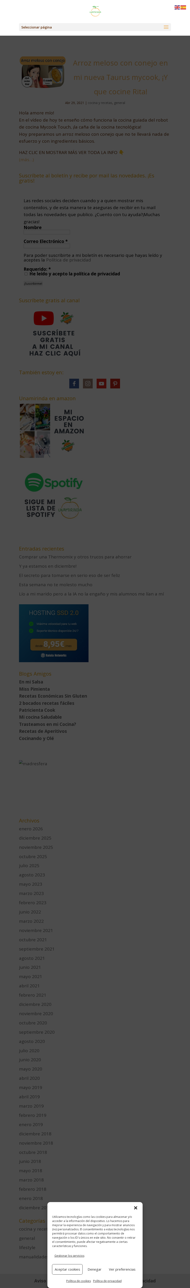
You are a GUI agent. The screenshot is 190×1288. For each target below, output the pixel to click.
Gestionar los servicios (69, 1256)
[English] (177, 7)
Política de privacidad (107, 1281)
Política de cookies (78, 1281)
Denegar (94, 1269)
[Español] (183, 7)
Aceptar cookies (67, 1269)
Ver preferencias (122, 1269)
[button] (135, 1208)
